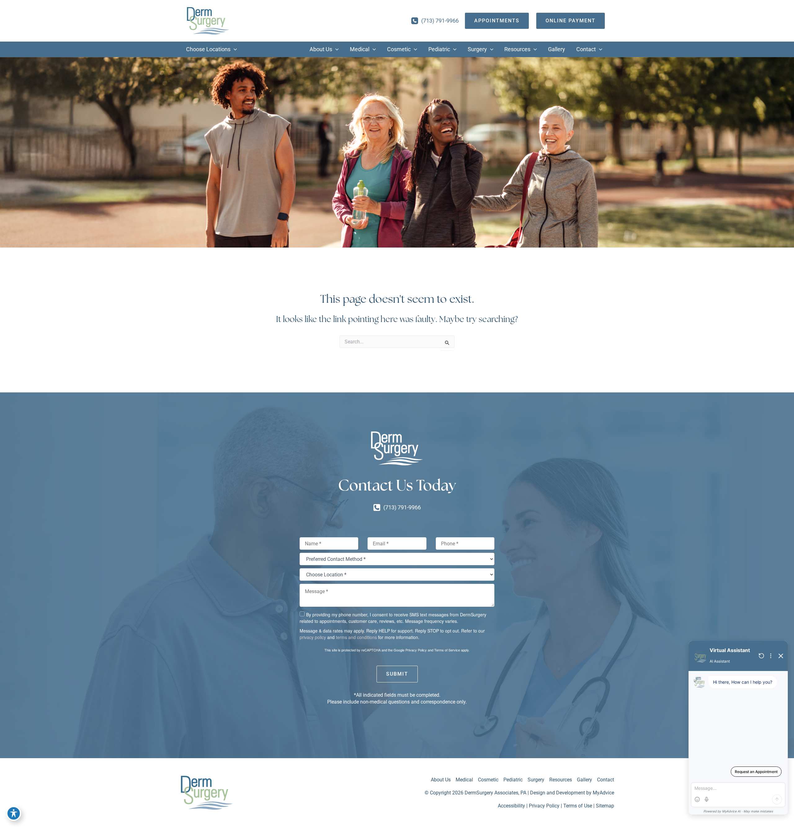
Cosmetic (488, 780)
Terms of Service (447, 649)
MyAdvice (603, 793)
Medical (464, 780)
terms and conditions (356, 637)
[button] (233, 49)
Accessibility (511, 806)
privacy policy (313, 637)
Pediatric (513, 780)
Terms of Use (577, 806)
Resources (560, 780)
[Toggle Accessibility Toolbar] (13, 813)
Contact (605, 780)
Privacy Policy (416, 649)
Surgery (536, 780)
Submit (397, 674)
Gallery (584, 780)
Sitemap (605, 806)
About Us (441, 780)
